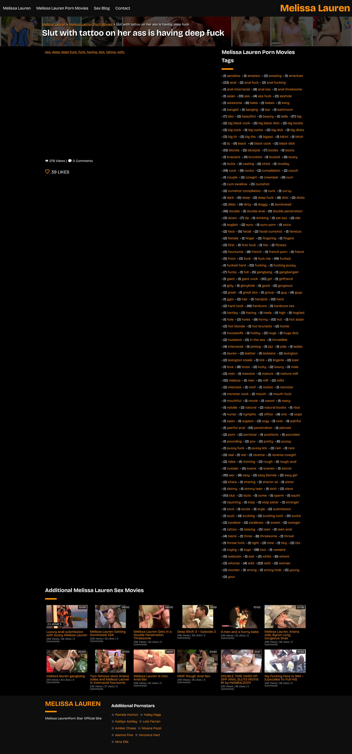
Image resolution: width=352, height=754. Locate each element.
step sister (270, 502)
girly (230, 286)
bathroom (285, 110)
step (251, 502)
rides (232, 462)
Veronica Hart (149, 735)
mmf (252, 387)
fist (265, 245)
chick (266, 164)
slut (102, 52)
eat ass (281, 218)
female (233, 238)
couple (232, 177)
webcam (234, 556)
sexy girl (291, 475)
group (269, 292)
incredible (279, 340)
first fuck (249, 245)
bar (267, 110)
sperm (279, 495)
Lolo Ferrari (151, 721)
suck (230, 516)
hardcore (260, 306)
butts (231, 164)
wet (251, 556)
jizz (270, 347)
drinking (262, 218)
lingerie (278, 360)
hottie (284, 326)
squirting (234, 502)
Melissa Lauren (315, 8)
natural (250, 407)
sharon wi (270, 482)
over (279, 421)
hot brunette (262, 326)
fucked (285, 259)
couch (293, 171)
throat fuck (236, 543)
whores (234, 563)
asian (231, 96)
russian (233, 468)
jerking (255, 347)
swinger (294, 523)
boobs (273, 150)
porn (231, 435)
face (231, 231)
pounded (293, 435)
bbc (231, 116)
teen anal (285, 529)
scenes (268, 468)
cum (289, 177)
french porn (278, 252)
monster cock (238, 394)
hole (230, 319)
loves (246, 367)
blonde (234, 150)
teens (232, 536)
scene (251, 468)
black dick (287, 143)
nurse (231, 414)
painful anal (236, 428)
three (248, 536)
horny (263, 319)
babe (254, 103)
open (231, 421)
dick (285, 198)
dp (247, 218)
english (232, 225)
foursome (235, 252)
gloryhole (248, 286)
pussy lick (259, 448)
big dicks (297, 130)
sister (289, 482)
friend (299, 252)
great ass (250, 292)
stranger (292, 502)
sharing (249, 482)
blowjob (254, 150)
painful (295, 421)
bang (285, 103)
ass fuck (264, 96)
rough (268, 462)
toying (232, 550)
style (261, 509)
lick (262, 360)
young (294, 570)
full (246, 272)
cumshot (263, 184)
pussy (286, 441)
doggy (262, 204)
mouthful (234, 401)
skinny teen (253, 489)
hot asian (296, 319)
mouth (261, 394)
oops (298, 414)
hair (244, 299)
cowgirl (251, 177)
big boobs (295, 123)
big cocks (255, 130)
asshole (286, 96)
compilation (271, 171)
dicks (300, 198)
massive (248, 374)
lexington (291, 353)
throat (289, 536)
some (262, 495)
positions (271, 435)
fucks (232, 272)
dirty (247, 204)
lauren (232, 353)
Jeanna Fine (124, 735)
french (257, 252)
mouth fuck (282, 394)
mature (267, 374)
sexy (246, 475)
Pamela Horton (126, 715)
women (234, 570)
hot (279, 319)
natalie (232, 407)
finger (249, 238)
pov (253, 441)
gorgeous (285, 286)
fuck (81, 52)
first (231, 245)
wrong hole (272, 570)
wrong (252, 570)
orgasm (248, 421)
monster (286, 387)
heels (267, 313)
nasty (286, 401)
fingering (269, 238)
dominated (283, 204)
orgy (265, 421)
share (232, 482)
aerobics (233, 76)
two (263, 550)
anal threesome (290, 89)
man (231, 374)
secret (287, 468)
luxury (279, 367)
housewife (235, 333)
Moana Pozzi (151, 728)
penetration (263, 428)
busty (292, 157)
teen (266, 529)
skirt (273, 489)
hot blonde (236, 326)
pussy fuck (235, 448)
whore (284, 556)
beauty (268, 116)
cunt (271, 191)
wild (251, 563)
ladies (298, 347)
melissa (235, 380)
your (231, 577)
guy (284, 292)
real (231, 455)
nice (296, 407)
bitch (299, 137)
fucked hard (236, 265)
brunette (255, 157)
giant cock (250, 279)
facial (247, 231)
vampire (279, 550)
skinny (232, 489)
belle (284, 116)
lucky (262, 367)
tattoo (111, 52)
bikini (284, 137)
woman (284, 563)
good (266, 286)
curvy (286, 191)
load (295, 360)
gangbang (264, 272)
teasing (249, 529)
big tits (250, 137)
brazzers (233, 157)
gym (230, 299)
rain (278, 448)
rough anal (288, 462)
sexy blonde (267, 475)
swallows (256, 523)
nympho (249, 414)
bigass (268, 137)
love (230, 367)
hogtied (298, 313)
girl (269, 279)
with (120, 52)
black (242, 143)
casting (248, 164)
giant (231, 279)
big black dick (268, 123)
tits (297, 543)
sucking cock (273, 516)
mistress (234, 387)
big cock (234, 130)
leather (250, 353)
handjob (261, 299)
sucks (296, 516)
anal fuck (251, 83)
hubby (255, 333)
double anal (256, 211)
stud (230, 509)
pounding (234, 441)
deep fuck (69, 52)
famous (295, 231)
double (234, 211)
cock (232, 171)
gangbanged (288, 272)
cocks (249, 171)
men (251, 380)
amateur (254, 76)
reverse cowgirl (284, 455)
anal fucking (276, 83)
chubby (283, 164)
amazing (275, 76)
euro (249, 225)
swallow (234, 523)
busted (274, 157)
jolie (283, 347)
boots (289, 150)
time (270, 543)
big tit (232, 137)
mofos (268, 387)
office (268, 414)
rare (291, 448)
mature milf (289, 374)
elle (297, 218)
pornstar (250, 435)
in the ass (257, 340)
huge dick (290, 333)
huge (272, 333)
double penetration (287, 211)
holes (246, 319)
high (282, 313)
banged (233, 110)
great (232, 292)
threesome (268, 536)
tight (255, 543)
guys (298, 292)
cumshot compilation (244, 191)
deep (56, 52)
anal (233, 83)
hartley (232, 313)
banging (252, 110)
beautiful (249, 116)
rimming (249, 462)
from (232, 259)
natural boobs (275, 407)
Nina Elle (121, 742)
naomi (269, 401)
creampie (271, 177)
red (243, 455)
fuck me (264, 259)
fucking (260, 265)
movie (253, 401)
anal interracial (238, 89)
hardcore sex (284, 306)
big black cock (239, 123)
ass (48, 52)
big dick (277, 130)
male (294, 367)
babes (269, 103)
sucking (249, 516)
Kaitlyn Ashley (126, 721)
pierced (285, 428)
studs (245, 509)
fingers (288, 238)
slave (289, 489)
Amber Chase (125, 728)
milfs (280, 380)
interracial (235, 347)
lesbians (269, 353)
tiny (284, 543)
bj (228, 143)
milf (265, 380)
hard (280, 299)
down (232, 218)
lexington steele (240, 360)
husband (235, 340)
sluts (247, 495)
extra (287, 225)
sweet (275, 523)
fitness (280, 245)
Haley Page (152, 715)
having (92, 52)
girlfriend (286, 279)
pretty (268, 441)
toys (247, 550)
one (284, 414)
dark (230, 198)
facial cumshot (270, 231)
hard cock (235, 306)
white (267, 556)
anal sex (264, 89)
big (299, 116)
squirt (295, 495)
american (296, 76)
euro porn (268, 225)
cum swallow (237, 184)
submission (282, 509)
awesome (234, 103)
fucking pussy (285, 265)
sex (231, 475)
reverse (259, 455)
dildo (232, 204)
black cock (262, 143)
